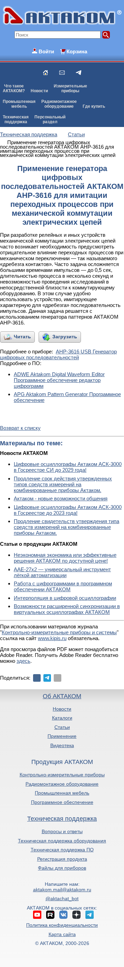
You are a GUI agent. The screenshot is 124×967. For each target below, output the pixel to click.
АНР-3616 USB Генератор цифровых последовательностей (58, 354)
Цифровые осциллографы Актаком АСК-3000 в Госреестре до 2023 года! (68, 510)
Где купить (94, 106)
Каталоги (62, 718)
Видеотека (62, 745)
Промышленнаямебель (19, 104)
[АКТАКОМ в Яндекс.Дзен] (76, 915)
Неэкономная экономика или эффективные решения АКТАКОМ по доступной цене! (65, 558)
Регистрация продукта (62, 859)
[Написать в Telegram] (78, 72)
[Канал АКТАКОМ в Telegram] (89, 915)
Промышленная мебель (62, 793)
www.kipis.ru (52, 638)
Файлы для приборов (62, 868)
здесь (23, 661)
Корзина (76, 51)
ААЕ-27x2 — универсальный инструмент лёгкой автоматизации (62, 572)
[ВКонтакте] (37, 678)
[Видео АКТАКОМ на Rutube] (50, 915)
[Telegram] (47, 678)
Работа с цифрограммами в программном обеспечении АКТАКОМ (63, 586)
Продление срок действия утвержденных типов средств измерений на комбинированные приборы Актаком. (63, 484)
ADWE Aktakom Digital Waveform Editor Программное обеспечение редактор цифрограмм (59, 380)
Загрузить (64, 336)
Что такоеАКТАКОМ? (14, 88)
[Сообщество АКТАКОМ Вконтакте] (63, 915)
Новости (39, 90)
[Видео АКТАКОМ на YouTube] (37, 915)
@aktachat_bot (62, 898)
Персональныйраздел (49, 119)
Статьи (62, 727)
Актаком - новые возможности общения (60, 498)
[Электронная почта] (57, 678)
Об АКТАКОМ (62, 696)
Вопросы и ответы (62, 831)
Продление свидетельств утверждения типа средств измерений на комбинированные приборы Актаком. (66, 527)
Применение (62, 736)
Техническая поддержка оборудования (62, 840)
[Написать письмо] (62, 72)
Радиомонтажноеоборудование (59, 104)
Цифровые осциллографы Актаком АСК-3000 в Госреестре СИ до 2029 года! (68, 467)
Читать (22, 336)
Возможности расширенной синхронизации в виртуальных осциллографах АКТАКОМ (67, 609)
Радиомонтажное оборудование (62, 784)
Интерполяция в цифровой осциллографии (65, 598)
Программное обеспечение (62, 802)
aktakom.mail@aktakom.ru (62, 889)
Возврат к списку (20, 428)
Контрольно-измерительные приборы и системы (59, 632)
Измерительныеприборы (70, 88)
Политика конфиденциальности (62, 925)
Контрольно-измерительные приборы (62, 774)
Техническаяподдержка (16, 119)
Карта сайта (62, 934)
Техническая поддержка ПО (62, 849)
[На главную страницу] (45, 72)
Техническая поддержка (62, 818)
